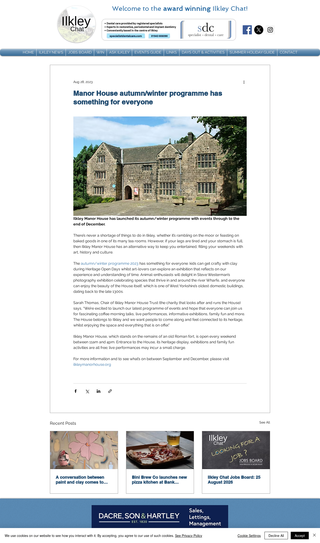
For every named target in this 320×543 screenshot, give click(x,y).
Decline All (276, 535)
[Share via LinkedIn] (98, 391)
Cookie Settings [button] (249, 535)
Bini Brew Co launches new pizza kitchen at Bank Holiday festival (159, 480)
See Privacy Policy (188, 535)
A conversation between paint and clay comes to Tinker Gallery (80, 480)
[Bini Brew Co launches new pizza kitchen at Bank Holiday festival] (160, 450)
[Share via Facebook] (75, 391)
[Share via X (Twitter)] (87, 391)
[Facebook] (247, 29)
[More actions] (244, 82)
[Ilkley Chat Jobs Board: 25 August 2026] (236, 450)
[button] (51, 52)
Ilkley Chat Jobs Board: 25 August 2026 (234, 480)
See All (264, 422)
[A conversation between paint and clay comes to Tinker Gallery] (84, 450)
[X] (258, 29)
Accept (300, 535)
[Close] (314, 535)
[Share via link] (110, 391)
